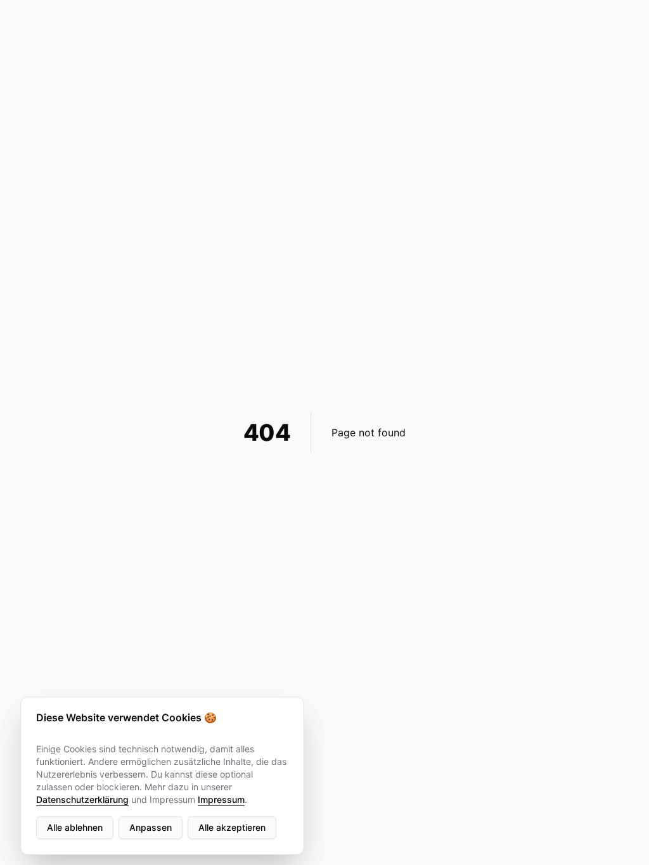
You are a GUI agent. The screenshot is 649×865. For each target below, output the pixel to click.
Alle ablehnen (75, 827)
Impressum (221, 799)
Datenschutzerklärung (82, 799)
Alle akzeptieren (232, 827)
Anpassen (150, 827)
